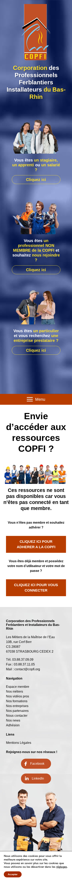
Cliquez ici (36, 179)
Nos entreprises (17, 706)
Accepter (13, 874)
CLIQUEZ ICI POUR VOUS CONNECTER (36, 587)
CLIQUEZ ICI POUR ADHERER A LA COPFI (36, 544)
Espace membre (17, 686)
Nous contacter (16, 715)
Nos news (13, 720)
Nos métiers (14, 691)
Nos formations (16, 701)
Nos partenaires (17, 710)
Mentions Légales (18, 742)
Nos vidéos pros (17, 696)
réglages (61, 867)
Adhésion (13, 725)
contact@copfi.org (27, 669)
